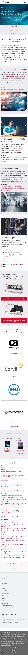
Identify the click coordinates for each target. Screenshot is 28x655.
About (3, 625)
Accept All (14, 648)
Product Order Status (6, 620)
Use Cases (4, 604)
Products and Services (6, 603)
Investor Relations (5, 629)
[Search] (21, 2)
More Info (14, 652)
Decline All (14, 650)
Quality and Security (6, 630)
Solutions (4, 606)
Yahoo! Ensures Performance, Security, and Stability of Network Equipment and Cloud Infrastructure (13, 582)
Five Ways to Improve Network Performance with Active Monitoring (13, 202)
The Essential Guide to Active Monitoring (12, 199)
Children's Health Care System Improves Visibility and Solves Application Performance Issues (13, 561)
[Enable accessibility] (2, 652)
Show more (14, 443)
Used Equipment (5, 610)
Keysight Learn (5, 608)
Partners (3, 611)
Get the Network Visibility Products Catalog (14, 315)
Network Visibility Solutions (9, 7)
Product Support (5, 617)
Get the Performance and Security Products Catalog (14, 337)
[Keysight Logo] (7, 2)
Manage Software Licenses (7, 618)
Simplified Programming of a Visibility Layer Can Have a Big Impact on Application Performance (13, 525)
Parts (3, 622)
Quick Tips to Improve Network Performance (13, 538)
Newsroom (4, 627)
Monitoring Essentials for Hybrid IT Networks (14, 97)
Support (4, 615)
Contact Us (14, 594)
